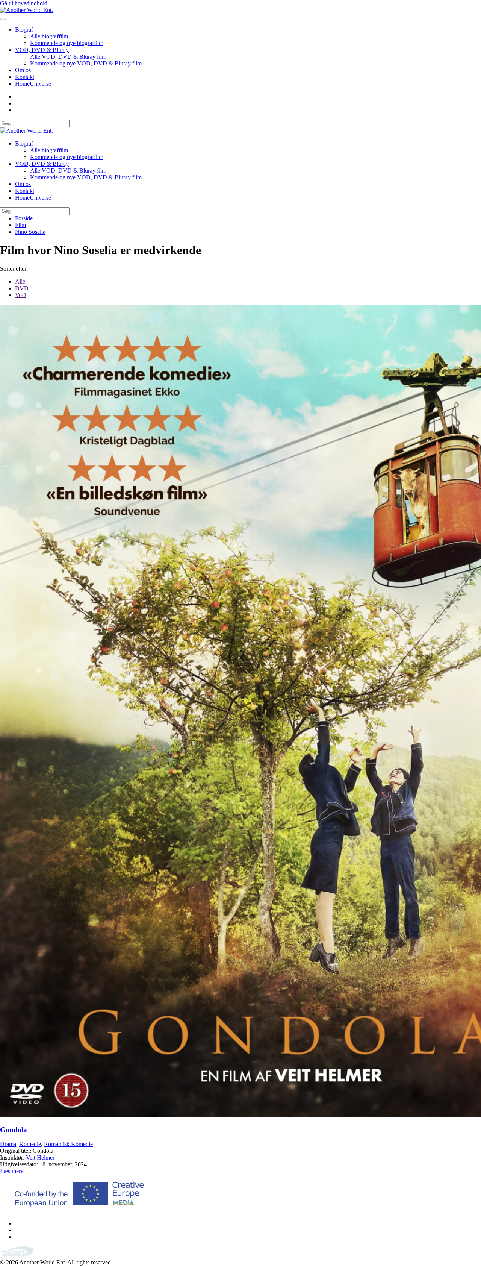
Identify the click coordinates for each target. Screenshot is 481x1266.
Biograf (24, 29)
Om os (23, 70)
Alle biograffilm (49, 36)
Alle (20, 281)
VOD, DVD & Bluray (42, 50)
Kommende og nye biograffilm (66, 43)
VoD (20, 295)
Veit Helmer (40, 1157)
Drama (8, 1144)
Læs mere (11, 1171)
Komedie (30, 1144)
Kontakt (24, 77)
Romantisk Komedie (68, 1144)
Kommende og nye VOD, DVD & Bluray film (86, 63)
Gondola (13, 1130)
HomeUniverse (33, 83)
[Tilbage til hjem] (26, 10)
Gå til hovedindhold (23, 3)
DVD (22, 288)
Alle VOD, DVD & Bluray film (68, 56)
